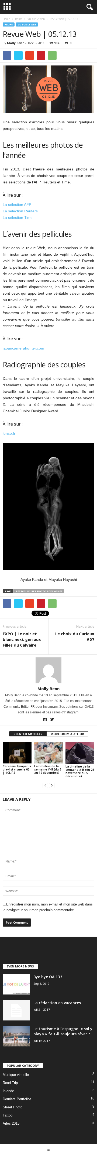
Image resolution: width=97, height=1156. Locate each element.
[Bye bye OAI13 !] (16, 984)
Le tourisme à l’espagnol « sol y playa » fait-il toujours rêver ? (62, 1031)
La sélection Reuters (20, 211)
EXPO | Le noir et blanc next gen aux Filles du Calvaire (22, 639)
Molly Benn (16, 43)
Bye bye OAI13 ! (47, 976)
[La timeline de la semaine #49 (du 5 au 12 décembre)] (48, 753)
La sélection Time (18, 217)
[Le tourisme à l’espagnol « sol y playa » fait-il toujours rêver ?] (16, 1036)
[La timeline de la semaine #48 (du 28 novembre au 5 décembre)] (79, 753)
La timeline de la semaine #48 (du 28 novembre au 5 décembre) (79, 771)
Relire (9, 24)
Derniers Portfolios (17, 1099)
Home (6, 19)
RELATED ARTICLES (27, 734)
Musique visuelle (16, 1075)
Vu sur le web (27, 24)
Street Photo (12, 1107)
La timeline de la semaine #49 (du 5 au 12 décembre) (47, 769)
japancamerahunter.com (23, 348)
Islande (8, 1091)
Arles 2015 (11, 1123)
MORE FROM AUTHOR (67, 734)
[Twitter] (52, 720)
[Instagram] (45, 720)
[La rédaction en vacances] (16, 1010)
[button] (89, 7)
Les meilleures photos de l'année (39, 591)
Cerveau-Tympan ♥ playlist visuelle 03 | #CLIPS (17, 769)
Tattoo (7, 1115)
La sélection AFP (17, 204)
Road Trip (10, 1083)
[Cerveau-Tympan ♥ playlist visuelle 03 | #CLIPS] (17, 753)
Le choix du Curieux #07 (74, 636)
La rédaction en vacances (57, 1002)
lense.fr (9, 433)
